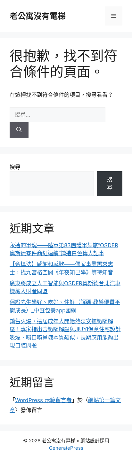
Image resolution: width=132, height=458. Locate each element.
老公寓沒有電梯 (38, 16)
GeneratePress (66, 448)
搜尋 (15, 167)
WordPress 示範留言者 (43, 400)
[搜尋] (19, 130)
